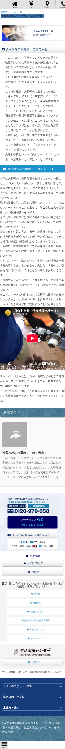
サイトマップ (37, 638)
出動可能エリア (37, 629)
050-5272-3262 (32, 524)
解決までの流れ (37, 611)
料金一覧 (37, 602)
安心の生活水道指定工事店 (37, 620)
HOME (37, 593)
